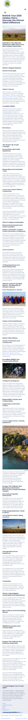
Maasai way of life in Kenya (9, 96)
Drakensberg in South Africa (16, 243)
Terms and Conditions (21, 718)
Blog (3, 708)
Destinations (5, 710)
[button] (25, 9)
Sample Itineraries (7, 705)
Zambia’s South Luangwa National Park (13, 114)
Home (4, 703)
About (4, 706)
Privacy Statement (5, 718)
